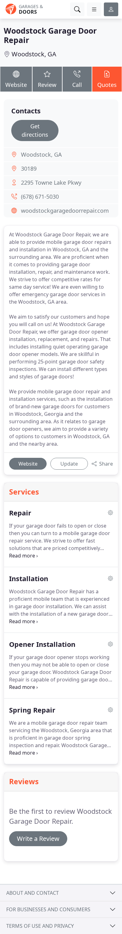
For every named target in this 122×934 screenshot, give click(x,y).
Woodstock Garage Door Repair (50, 35)
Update (69, 463)
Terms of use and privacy (40, 925)
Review (47, 84)
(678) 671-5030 (40, 196)
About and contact (32, 892)
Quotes (107, 84)
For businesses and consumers (48, 909)
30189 (29, 168)
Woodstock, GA (34, 54)
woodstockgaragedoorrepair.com (65, 210)
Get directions (35, 130)
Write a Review (38, 838)
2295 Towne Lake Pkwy (51, 182)
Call (77, 84)
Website (16, 84)
